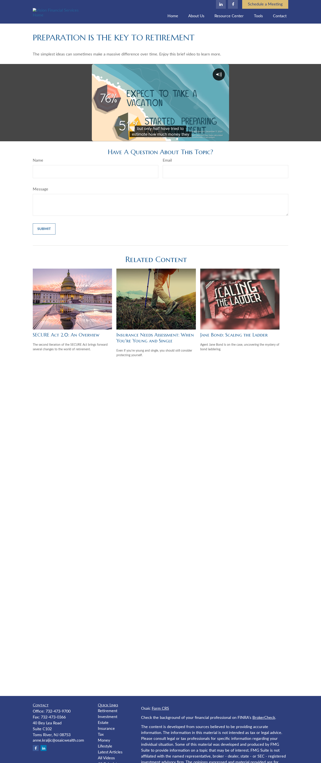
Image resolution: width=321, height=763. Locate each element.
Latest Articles (110, 752)
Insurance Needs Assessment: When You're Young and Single (155, 338)
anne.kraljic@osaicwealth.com (58, 740)
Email (167, 160)
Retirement (107, 711)
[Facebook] (233, 4)
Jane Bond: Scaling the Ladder (234, 335)
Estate (103, 723)
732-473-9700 (58, 711)
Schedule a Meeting (265, 4)
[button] (173, 16)
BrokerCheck (263, 718)
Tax (101, 735)
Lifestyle (105, 746)
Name (38, 160)
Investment (107, 717)
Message (40, 189)
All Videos (106, 758)
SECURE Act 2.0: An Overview (66, 335)
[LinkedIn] (221, 4)
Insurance (106, 729)
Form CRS (160, 709)
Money (104, 740)
